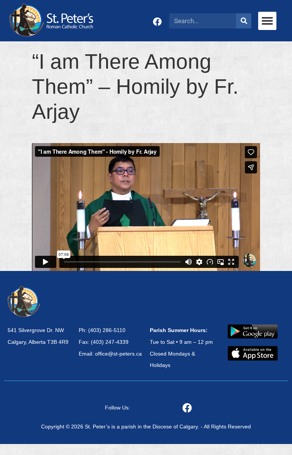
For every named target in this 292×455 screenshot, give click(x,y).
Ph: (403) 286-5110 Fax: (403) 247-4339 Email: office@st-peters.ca (110, 342)
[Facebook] (157, 21)
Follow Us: (117, 408)
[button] (267, 21)
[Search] (243, 20)
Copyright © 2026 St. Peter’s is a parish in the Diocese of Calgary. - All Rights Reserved (146, 427)
